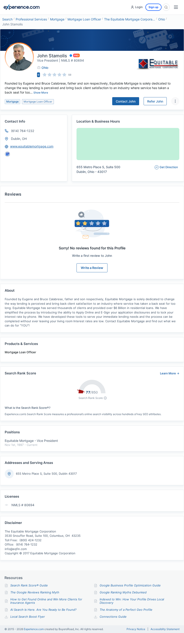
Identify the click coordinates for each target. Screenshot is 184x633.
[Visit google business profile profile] (7, 154)
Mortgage (57, 19)
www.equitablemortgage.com (31, 146)
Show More (40, 92)
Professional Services (31, 19)
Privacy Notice (136, 629)
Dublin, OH (19, 139)
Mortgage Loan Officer (84, 19)
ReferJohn (155, 101)
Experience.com (34, 629)
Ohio (161, 19)
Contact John (126, 101)
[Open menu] (175, 7)
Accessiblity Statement (165, 629)
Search (7, 19)
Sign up (153, 7)
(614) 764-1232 (22, 131)
